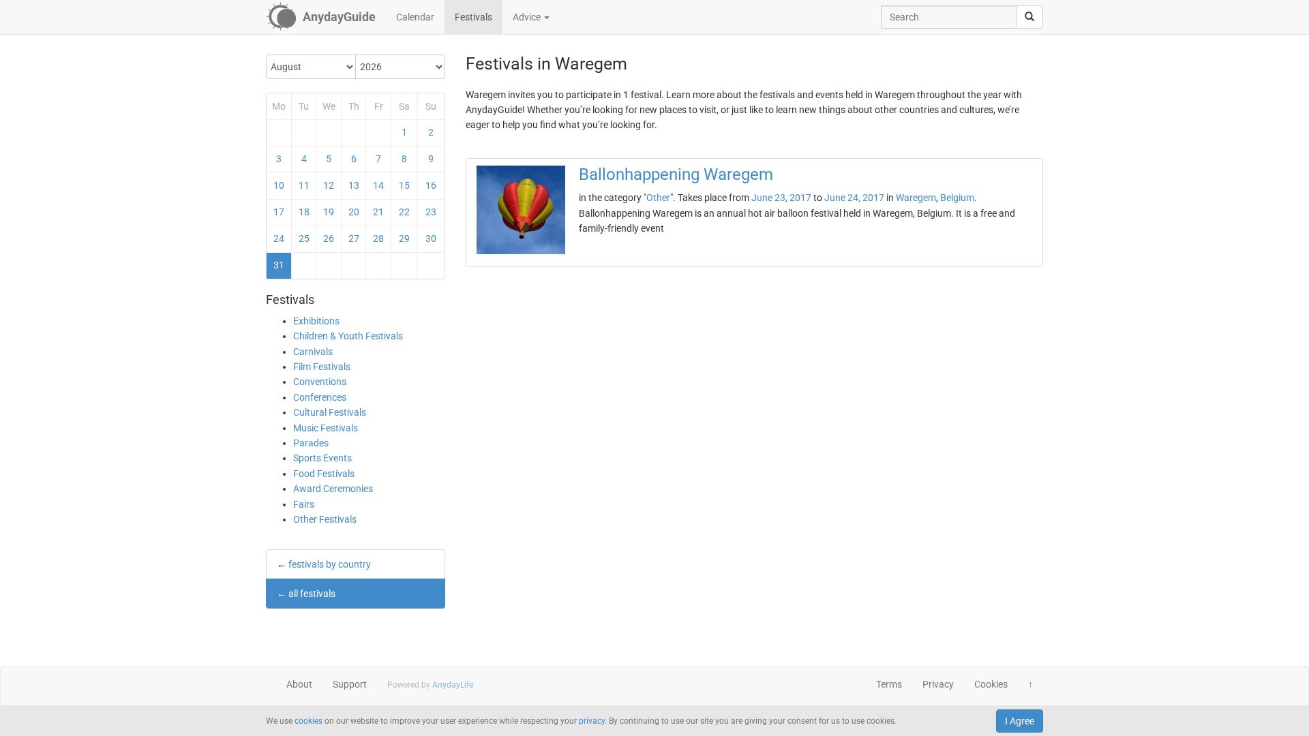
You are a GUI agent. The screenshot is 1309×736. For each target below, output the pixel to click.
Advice (528, 17)
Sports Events (322, 458)
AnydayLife (452, 685)
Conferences (319, 397)
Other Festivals (325, 519)
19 (328, 211)
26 (328, 238)
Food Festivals (324, 473)
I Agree (1019, 721)
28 (378, 238)
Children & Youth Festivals (348, 336)
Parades (311, 443)
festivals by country (329, 564)
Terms (889, 684)
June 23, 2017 (781, 197)
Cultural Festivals (329, 412)
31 (278, 265)
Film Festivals (321, 366)
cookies (308, 721)
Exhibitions (316, 321)
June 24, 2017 (854, 197)
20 (353, 211)
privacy (592, 721)
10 (278, 185)
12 (328, 185)
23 (430, 211)
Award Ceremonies (333, 488)
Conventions (319, 381)
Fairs (303, 504)
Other (658, 197)
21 (378, 211)
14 (378, 185)
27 (353, 238)
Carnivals (313, 351)
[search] (1029, 17)
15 (404, 185)
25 (304, 238)
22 (404, 211)
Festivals (473, 17)
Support (350, 684)
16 (430, 185)
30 (430, 238)
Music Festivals (325, 428)
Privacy (938, 684)
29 (404, 238)
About (299, 684)
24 (278, 238)
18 (304, 211)
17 (278, 211)
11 (304, 185)
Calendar (415, 17)
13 (353, 185)
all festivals (311, 593)
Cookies (991, 684)
